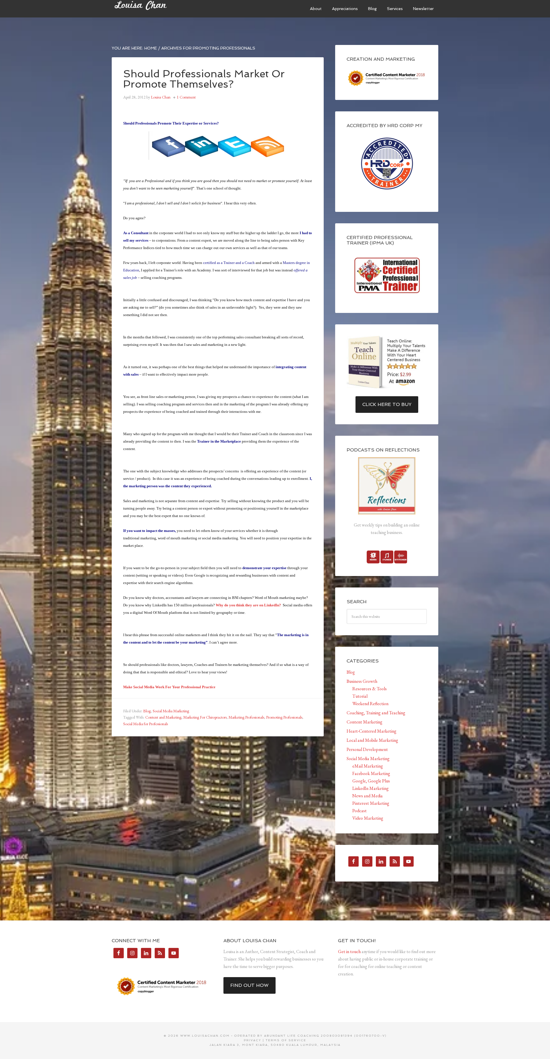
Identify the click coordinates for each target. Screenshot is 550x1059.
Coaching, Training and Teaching (376, 713)
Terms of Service (286, 1040)
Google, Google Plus (371, 781)
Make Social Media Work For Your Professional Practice (169, 687)
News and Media (367, 796)
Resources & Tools (369, 689)
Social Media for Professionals (145, 723)
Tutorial (360, 696)
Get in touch (349, 951)
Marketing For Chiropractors (205, 717)
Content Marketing (364, 722)
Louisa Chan (155, 8)
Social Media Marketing (171, 710)
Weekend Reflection (370, 704)
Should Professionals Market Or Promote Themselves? (204, 79)
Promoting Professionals (284, 717)
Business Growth (362, 681)
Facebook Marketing (371, 773)
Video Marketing (367, 818)
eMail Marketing (367, 766)
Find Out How (249, 985)
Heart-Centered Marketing (371, 731)
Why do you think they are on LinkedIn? (248, 605)
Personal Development (367, 749)
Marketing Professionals (246, 717)
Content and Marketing (163, 717)
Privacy (252, 1040)
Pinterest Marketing (370, 803)
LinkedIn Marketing (370, 788)
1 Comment (186, 97)
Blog (147, 710)
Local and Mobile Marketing (372, 740)
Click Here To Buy (386, 404)
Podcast (359, 811)
